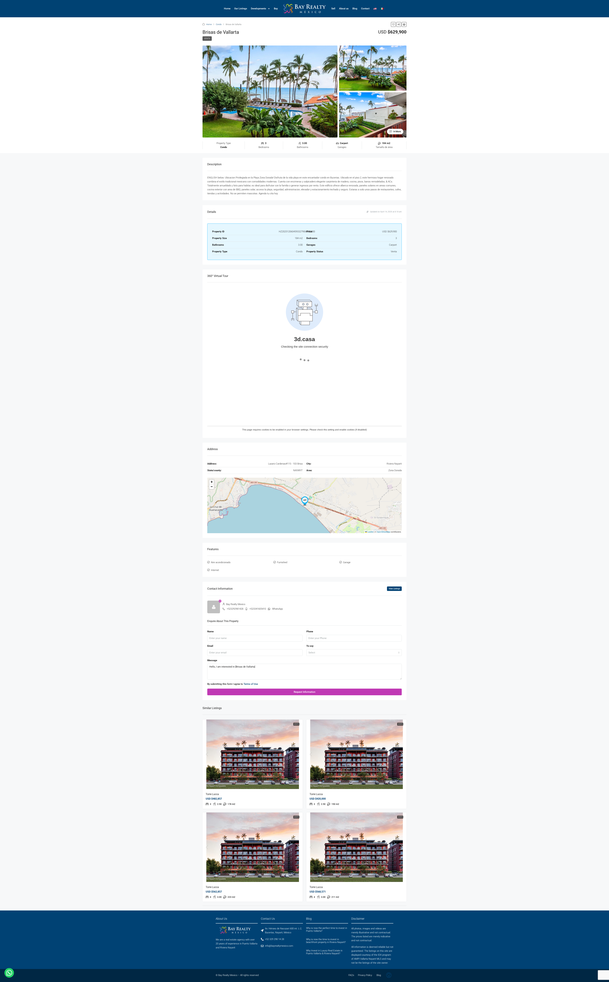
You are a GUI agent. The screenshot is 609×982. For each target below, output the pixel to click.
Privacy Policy (365, 975)
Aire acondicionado (220, 562)
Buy (276, 8)
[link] (253, 754)
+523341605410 (257, 608)
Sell (333, 8)
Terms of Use (251, 684)
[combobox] (354, 652)
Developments (258, 8)
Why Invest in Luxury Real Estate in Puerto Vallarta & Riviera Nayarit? (324, 952)
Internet (215, 570)
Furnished (282, 562)
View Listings (394, 589)
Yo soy (310, 646)
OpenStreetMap (383, 531)
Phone (309, 631)
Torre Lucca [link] (212, 794)
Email (210, 646)
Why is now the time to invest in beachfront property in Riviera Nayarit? (326, 941)
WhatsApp (277, 608)
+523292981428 (235, 608)
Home (227, 8)
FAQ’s (351, 975)
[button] (393, 24)
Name (210, 631)
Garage (346, 562)
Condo (219, 24)
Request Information (304, 692)
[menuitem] (388, 975)
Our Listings (240, 8)
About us (344, 8)
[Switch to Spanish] (381, 8)
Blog (354, 8)
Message (212, 660)
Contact (365, 8)
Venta (207, 38)
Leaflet (370, 531)
